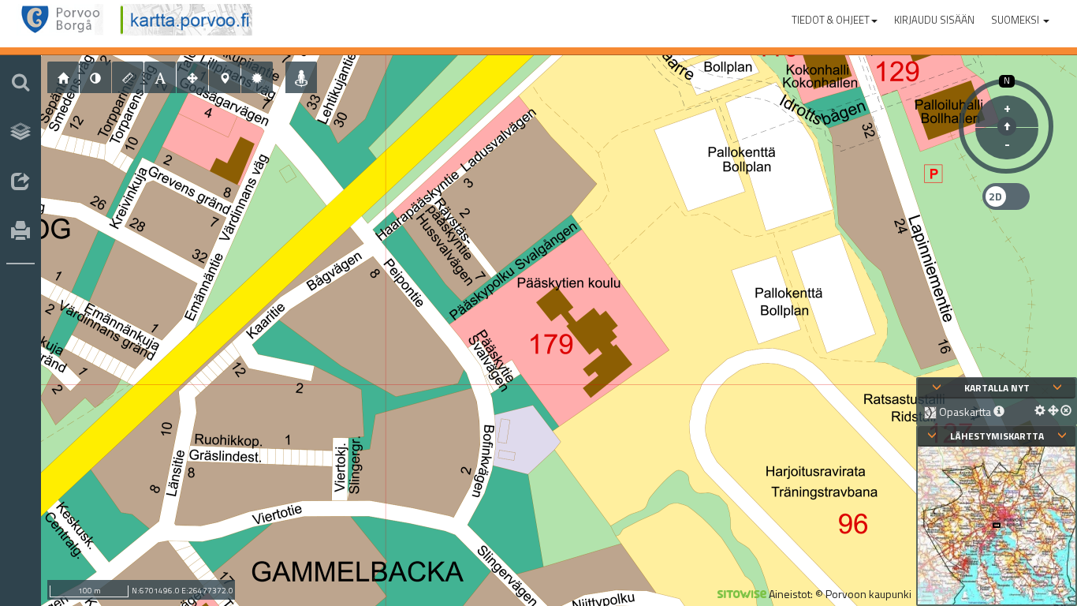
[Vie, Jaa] (20, 182)
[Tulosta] (20, 232)
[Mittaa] (127, 77)
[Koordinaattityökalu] (224, 77)
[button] (835, 17)
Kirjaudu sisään (934, 20)
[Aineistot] (20, 132)
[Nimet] (160, 77)
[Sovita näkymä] (192, 77)
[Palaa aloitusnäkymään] (63, 77)
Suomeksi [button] (1016, 20)
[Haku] (20, 82)
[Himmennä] (95, 77)
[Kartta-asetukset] (257, 77)
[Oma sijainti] (301, 77)
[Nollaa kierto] (1006, 126)
